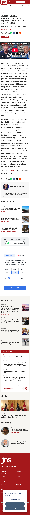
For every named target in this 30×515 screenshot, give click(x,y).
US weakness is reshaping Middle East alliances (9, 228)
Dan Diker (3, 231)
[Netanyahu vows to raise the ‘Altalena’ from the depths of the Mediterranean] (25, 321)
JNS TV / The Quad (5, 216)
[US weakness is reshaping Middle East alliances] (25, 229)
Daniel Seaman (6, 30)
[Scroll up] (23, 388)
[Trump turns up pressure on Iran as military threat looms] (15, 405)
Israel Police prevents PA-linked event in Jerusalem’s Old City (15, 357)
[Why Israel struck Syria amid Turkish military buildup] (25, 209)
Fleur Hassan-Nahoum (6, 221)
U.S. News (3, 304)
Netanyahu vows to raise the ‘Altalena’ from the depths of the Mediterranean (10, 321)
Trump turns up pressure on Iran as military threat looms (13, 416)
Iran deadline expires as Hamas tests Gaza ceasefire (10, 218)
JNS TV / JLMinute (5, 413)
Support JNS (20, 2)
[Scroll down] (26, 388)
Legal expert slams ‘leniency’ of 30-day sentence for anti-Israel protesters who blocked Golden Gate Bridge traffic (10, 310)
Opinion (12, 427)
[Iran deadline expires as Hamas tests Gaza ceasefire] (25, 219)
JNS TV (3, 13)
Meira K (3, 211)
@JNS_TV (13, 170)
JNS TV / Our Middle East (6, 226)
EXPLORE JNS (7, 300)
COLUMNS (5, 422)
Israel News (3, 318)
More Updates (7, 388)
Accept (15, 504)
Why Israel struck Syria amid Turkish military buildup (10, 208)
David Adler (13, 445)
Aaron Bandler (5, 314)
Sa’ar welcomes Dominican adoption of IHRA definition (14, 372)
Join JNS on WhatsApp (16, 243)
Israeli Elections (20, 6)
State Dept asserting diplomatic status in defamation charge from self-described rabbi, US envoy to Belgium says (15, 379)
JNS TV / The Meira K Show (7, 206)
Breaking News (8, 351)
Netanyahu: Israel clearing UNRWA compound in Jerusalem (13, 385)
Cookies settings (15, 499)
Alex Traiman (4, 419)
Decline (15, 508)
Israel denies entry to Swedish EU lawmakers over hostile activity (10, 342)
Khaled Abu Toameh (11, 231)
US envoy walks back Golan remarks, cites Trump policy (10, 331)
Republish (5, 37)
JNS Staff (3, 325)
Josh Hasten (11, 419)
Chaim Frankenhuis (15, 432)
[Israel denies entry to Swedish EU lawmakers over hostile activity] (25, 342)
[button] (8, 33)
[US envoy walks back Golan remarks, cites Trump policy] (25, 331)
